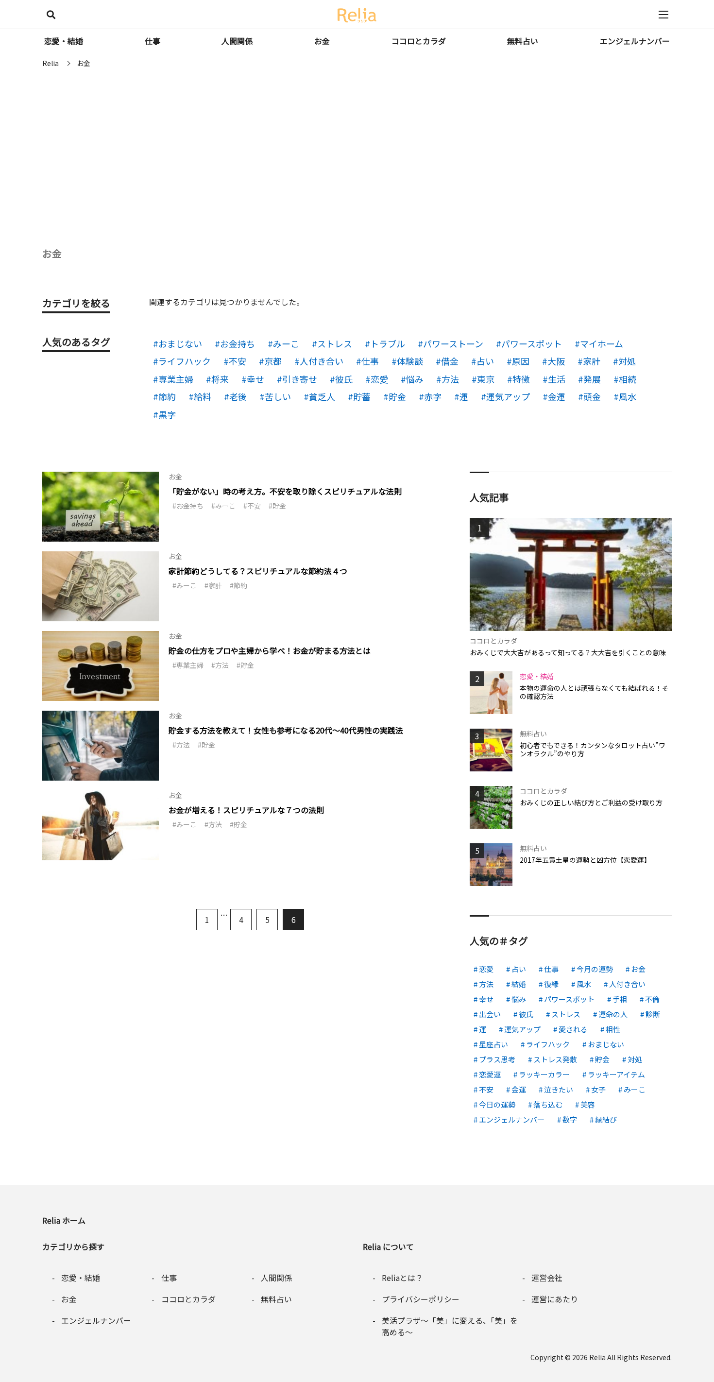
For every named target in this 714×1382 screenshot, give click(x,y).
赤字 (433, 396)
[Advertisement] (357, 146)
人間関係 (237, 41)
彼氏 (344, 379)
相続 (627, 379)
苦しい (278, 396)
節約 (167, 396)
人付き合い (321, 361)
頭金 (592, 396)
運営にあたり (554, 1299)
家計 (591, 361)
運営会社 (546, 1277)
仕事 (152, 41)
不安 (237, 361)
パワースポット (531, 343)
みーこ (286, 343)
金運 (556, 396)
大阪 (556, 361)
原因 (520, 361)
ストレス (334, 343)
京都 (273, 361)
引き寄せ (299, 379)
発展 (592, 379)
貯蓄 (362, 396)
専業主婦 (175, 379)
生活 (556, 379)
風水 (627, 396)
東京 (485, 379)
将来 (220, 379)
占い (485, 361)
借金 (450, 361)
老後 (238, 396)
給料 (202, 396)
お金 (322, 41)
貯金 (397, 396)
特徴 (521, 379)
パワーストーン (453, 343)
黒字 (167, 414)
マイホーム (601, 343)
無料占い (522, 41)
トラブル (387, 343)
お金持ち (237, 343)
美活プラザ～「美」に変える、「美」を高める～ (450, 1326)
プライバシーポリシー (420, 1299)
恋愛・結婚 (63, 41)
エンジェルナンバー (635, 41)
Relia (597, 1357)
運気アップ (508, 396)
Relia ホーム (63, 1220)
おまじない (180, 343)
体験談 (410, 361)
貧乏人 (322, 396)
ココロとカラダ (418, 41)
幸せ (255, 379)
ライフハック (184, 361)
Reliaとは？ (402, 1277)
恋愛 (379, 379)
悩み (415, 379)
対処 (627, 361)
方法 (450, 379)
